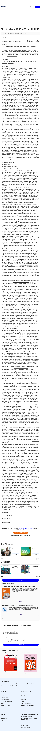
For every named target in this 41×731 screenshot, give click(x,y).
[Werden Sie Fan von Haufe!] (1, 716)
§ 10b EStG (36, 92)
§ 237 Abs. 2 (28, 61)
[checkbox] (3, 639)
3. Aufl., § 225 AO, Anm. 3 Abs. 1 (26, 192)
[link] (2, 11)
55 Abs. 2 (11, 61)
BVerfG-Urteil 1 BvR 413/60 (21, 368)
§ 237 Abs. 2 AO (17, 282)
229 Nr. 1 (22, 61)
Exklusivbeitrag (14, 553)
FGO (31, 498)
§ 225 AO (24, 189)
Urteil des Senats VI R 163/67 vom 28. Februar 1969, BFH (20, 348)
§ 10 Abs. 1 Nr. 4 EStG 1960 (25, 82)
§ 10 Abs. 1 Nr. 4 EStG (12, 56)
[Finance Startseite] (3, 7)
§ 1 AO (14, 141)
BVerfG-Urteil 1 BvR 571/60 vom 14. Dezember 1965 (14, 388)
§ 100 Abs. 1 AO (15, 179)
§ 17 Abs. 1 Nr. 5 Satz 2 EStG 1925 (24, 475)
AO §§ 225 (16, 61)
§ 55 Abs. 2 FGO (25, 282)
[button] (37, 7)
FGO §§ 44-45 (5, 61)
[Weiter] (39, 559)
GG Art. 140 (10, 63)
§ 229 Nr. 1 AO (14, 190)
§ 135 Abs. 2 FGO (23, 506)
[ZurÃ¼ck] (37, 559)
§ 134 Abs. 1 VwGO (17, 298)
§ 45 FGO (34, 275)
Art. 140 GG (17, 105)
